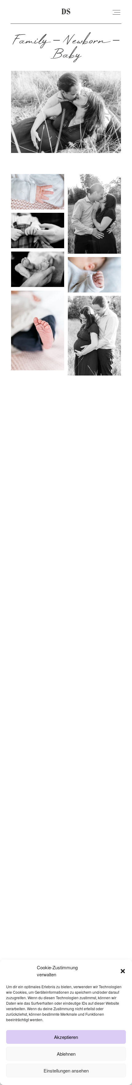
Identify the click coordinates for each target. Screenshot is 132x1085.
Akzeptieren (66, 1037)
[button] (123, 971)
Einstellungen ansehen (66, 1070)
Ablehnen (66, 1054)
